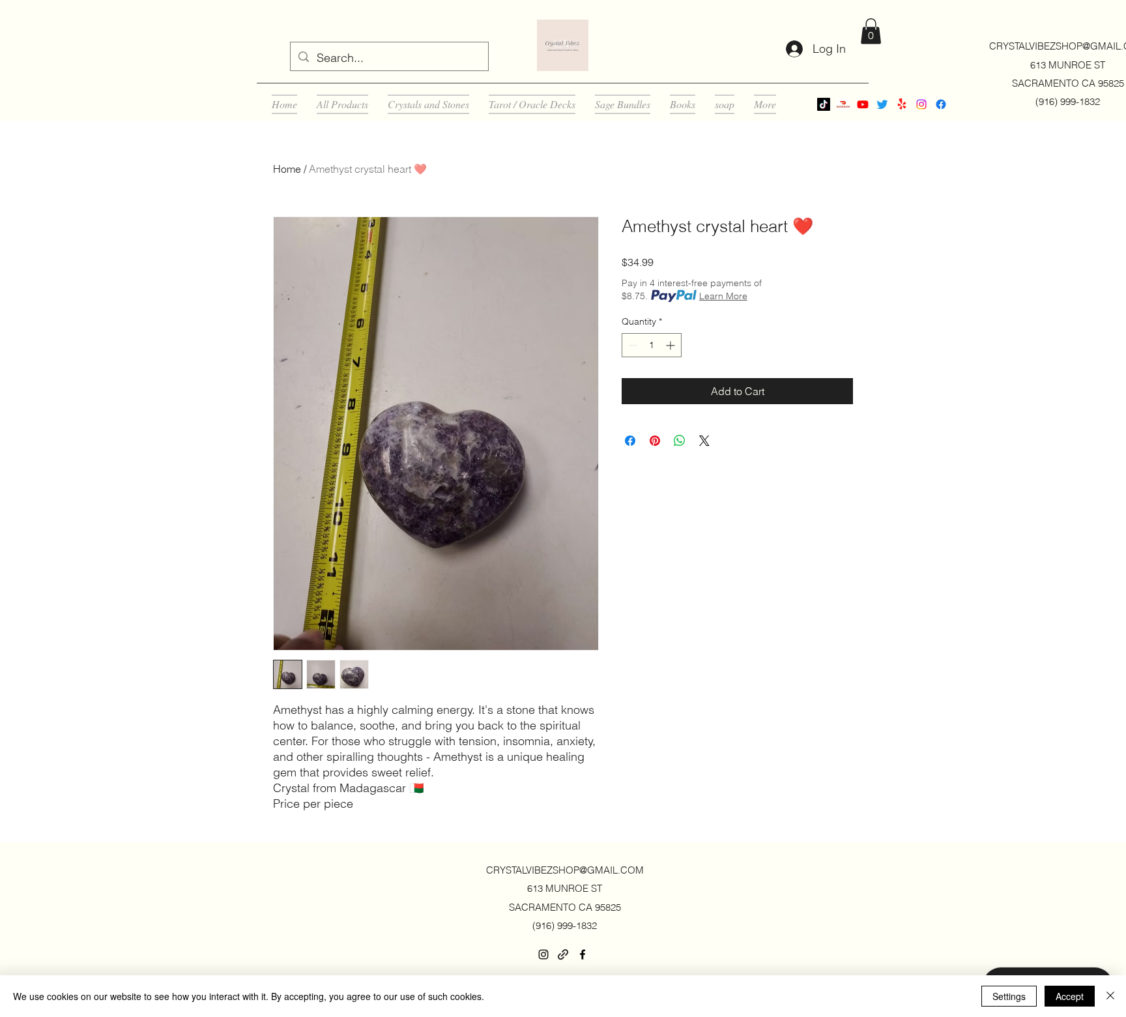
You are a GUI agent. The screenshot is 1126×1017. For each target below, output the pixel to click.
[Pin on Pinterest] (655, 441)
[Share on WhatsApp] (679, 441)
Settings (1009, 996)
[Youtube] (862, 104)
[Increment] (671, 345)
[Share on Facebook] (630, 441)
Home (287, 168)
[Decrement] (632, 345)
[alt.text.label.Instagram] (921, 104)
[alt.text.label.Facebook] (940, 104)
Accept (1070, 996)
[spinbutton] (651, 345)
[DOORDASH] (843, 104)
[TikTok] (823, 104)
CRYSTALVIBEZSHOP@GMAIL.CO (560, 870)
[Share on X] (704, 441)
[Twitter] (882, 104)
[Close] (1110, 996)
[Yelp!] (901, 104)
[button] (871, 31)
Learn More (723, 296)
